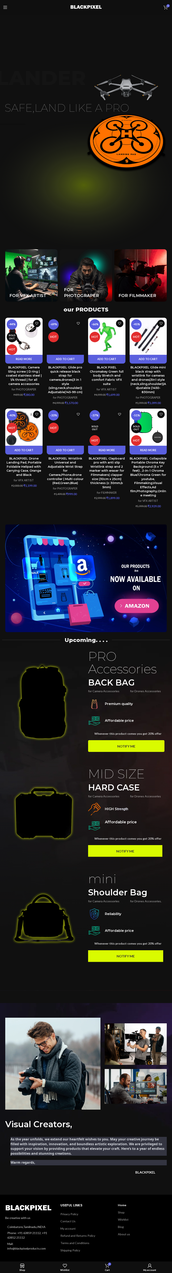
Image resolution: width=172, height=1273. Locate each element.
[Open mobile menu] (5, 7)
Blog (121, 1227)
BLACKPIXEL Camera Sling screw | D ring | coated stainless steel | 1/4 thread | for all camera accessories (24, 375)
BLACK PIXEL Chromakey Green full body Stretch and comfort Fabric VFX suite (107, 375)
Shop (121, 1212)
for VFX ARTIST (107, 389)
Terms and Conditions (74, 1243)
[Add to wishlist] (36, 323)
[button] (65, 359)
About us (124, 1234)
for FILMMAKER (107, 492)
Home (122, 1205)
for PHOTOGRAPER (24, 389)
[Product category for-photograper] (86, 275)
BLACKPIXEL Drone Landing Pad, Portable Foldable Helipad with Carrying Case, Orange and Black (24, 467)
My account (68, 1228)
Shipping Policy (70, 1250)
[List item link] (28, 1235)
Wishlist (123, 1219)
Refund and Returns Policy (77, 1235)
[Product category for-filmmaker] (140, 275)
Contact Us (68, 1221)
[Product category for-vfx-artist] (31, 275)
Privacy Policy (69, 1214)
